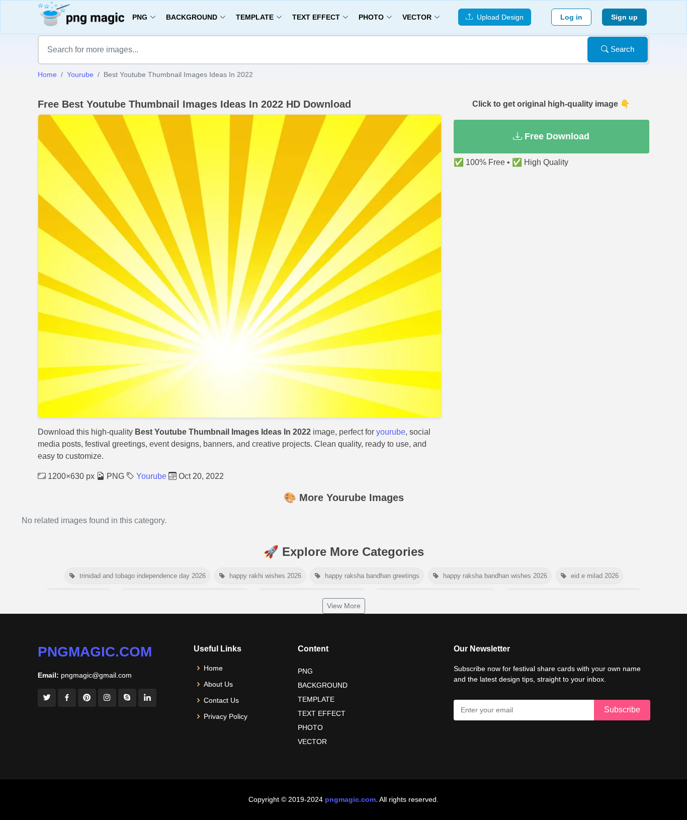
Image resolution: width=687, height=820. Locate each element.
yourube (390, 432)
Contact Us (221, 700)
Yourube (80, 74)
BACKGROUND (323, 685)
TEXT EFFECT (322, 713)
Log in (571, 17)
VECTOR (312, 741)
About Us (218, 684)
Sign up (624, 17)
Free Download (555, 136)
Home (47, 74)
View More (344, 606)
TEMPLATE (316, 699)
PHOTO (310, 727)
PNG (305, 671)
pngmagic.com (95, 652)
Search (621, 49)
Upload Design (498, 17)
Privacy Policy (225, 716)
